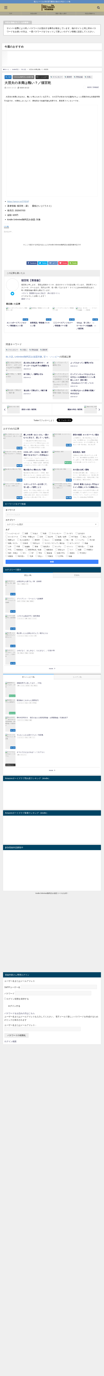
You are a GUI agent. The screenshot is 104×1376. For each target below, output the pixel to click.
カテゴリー (10, 520)
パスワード (9, 993)
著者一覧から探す (61, 13)
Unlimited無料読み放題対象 (24, 77)
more (51, 668)
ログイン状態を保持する (17, 999)
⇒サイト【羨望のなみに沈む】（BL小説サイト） (41, 293)
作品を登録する (90, 13)
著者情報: (11, 206)
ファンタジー (58, 77)
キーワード (10, 510)
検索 (52, 562)
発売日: (10, 210)
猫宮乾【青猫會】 (93, 87)
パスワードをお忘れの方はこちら (19, 1013)
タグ (7, 529)
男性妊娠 (79, 77)
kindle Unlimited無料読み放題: (21, 219)
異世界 (69, 77)
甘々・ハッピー (42, 77)
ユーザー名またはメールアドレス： (20, 1025)
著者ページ (25, 299)
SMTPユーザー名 (12, 987)
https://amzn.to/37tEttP (18, 201)
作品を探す (33, 13)
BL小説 (8, 77)
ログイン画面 (10, 1041)
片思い (89, 77)
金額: (9, 215)
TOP (10, 13)
